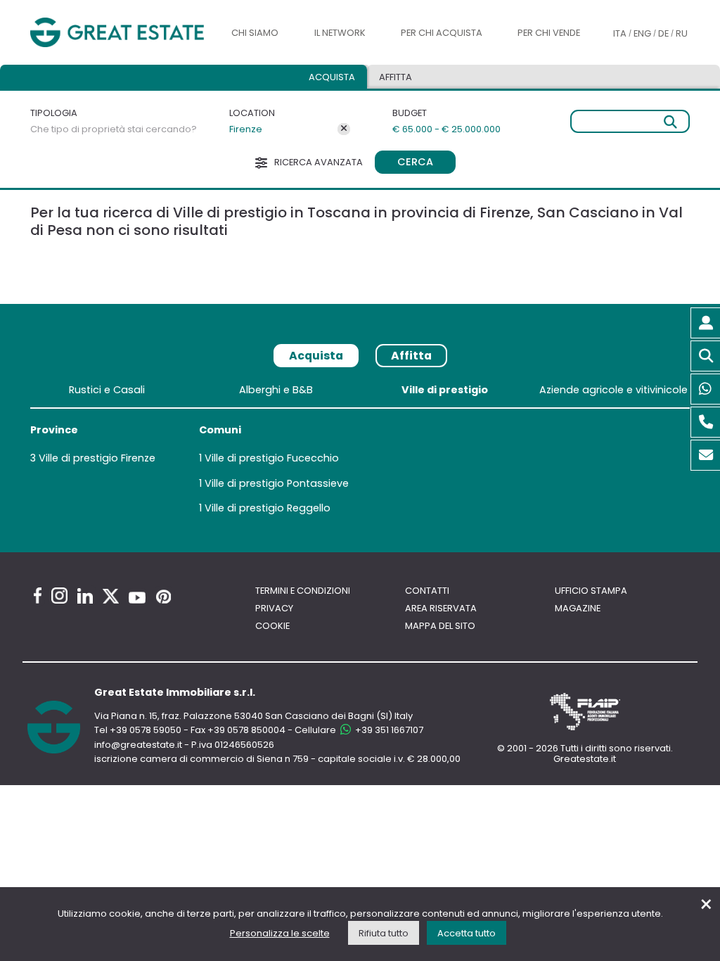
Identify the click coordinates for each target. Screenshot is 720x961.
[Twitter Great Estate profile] (110, 596)
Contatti (427, 590)
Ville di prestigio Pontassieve (277, 483)
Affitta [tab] (411, 356)
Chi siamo (254, 32)
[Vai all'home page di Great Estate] (117, 32)
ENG (642, 33)
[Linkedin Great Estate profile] (85, 596)
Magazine (577, 608)
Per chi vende (549, 32)
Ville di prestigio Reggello (267, 508)
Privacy (274, 608)
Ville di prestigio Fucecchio (272, 458)
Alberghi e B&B (276, 390)
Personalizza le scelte (280, 933)
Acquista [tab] (332, 77)
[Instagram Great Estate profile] (59, 595)
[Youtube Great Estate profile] (137, 597)
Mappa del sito (440, 625)
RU (682, 33)
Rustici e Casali (107, 390)
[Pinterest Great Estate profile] (163, 596)
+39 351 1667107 (388, 730)
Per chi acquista (441, 32)
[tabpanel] (360, 452)
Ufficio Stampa (591, 590)
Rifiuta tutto (384, 933)
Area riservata (441, 608)
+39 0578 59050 (145, 730)
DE (663, 33)
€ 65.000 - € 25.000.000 (446, 129)
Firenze (245, 129)
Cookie (272, 625)
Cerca (415, 162)
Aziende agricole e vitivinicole (613, 390)
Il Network (340, 32)
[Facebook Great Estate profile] (37, 595)
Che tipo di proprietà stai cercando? (113, 129)
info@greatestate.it (139, 744)
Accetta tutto (466, 933)
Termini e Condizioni (302, 590)
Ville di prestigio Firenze (97, 458)
